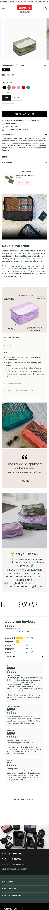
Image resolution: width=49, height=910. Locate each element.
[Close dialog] (46, 446)
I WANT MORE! (13, 459)
